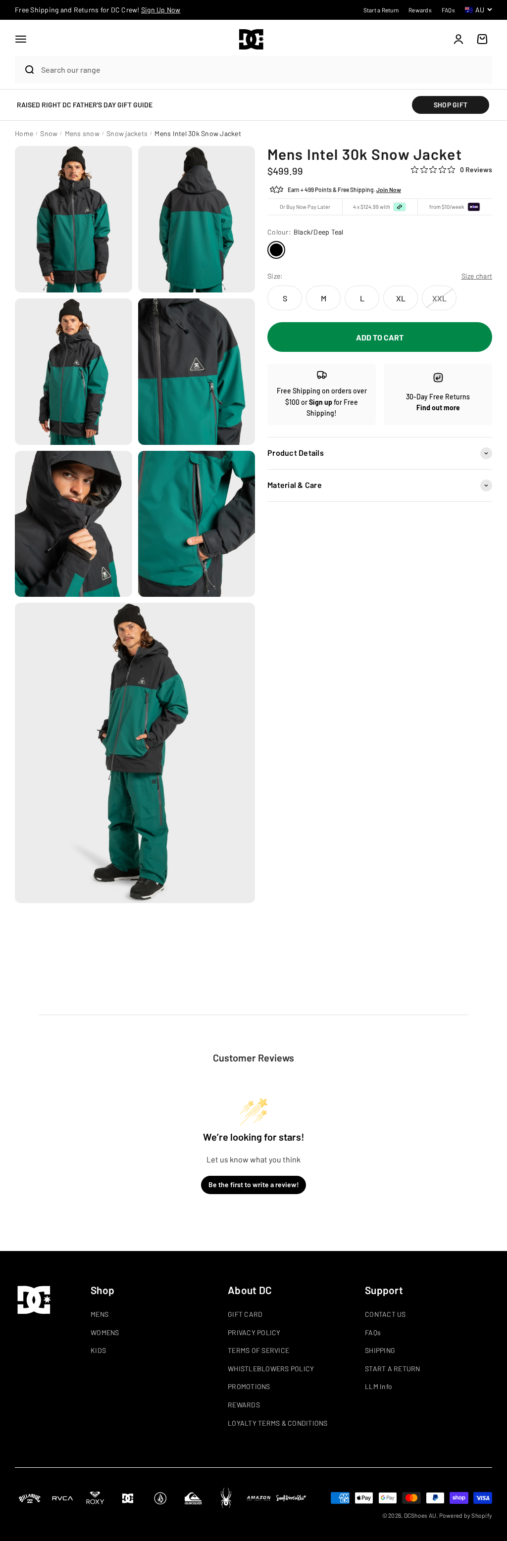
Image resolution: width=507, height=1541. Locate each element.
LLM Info (378, 1386)
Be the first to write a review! (253, 1184)
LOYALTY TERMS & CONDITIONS (278, 1423)
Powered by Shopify (466, 1515)
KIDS (98, 1350)
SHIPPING (380, 1350)
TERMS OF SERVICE (258, 1350)
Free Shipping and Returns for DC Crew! (98, 9)
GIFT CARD (245, 1314)
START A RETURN (392, 1368)
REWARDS (244, 1404)
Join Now (388, 189)
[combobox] (264, 69)
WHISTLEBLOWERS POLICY (271, 1368)
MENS (99, 1314)
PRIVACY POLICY (254, 1332)
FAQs (373, 1332)
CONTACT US (385, 1314)
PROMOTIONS (249, 1386)
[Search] (25, 70)
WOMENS (105, 1332)
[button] (21, 39)
